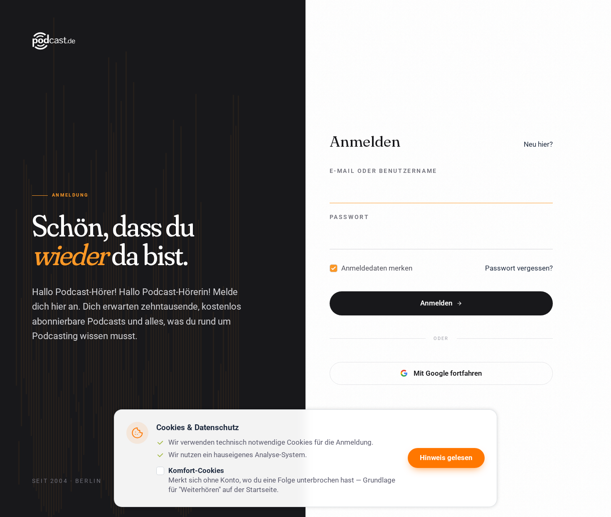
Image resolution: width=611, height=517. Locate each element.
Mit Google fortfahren (448, 373)
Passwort (350, 217)
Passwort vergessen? (519, 268)
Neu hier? (538, 144)
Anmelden (436, 303)
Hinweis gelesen (446, 457)
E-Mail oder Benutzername (383, 171)
